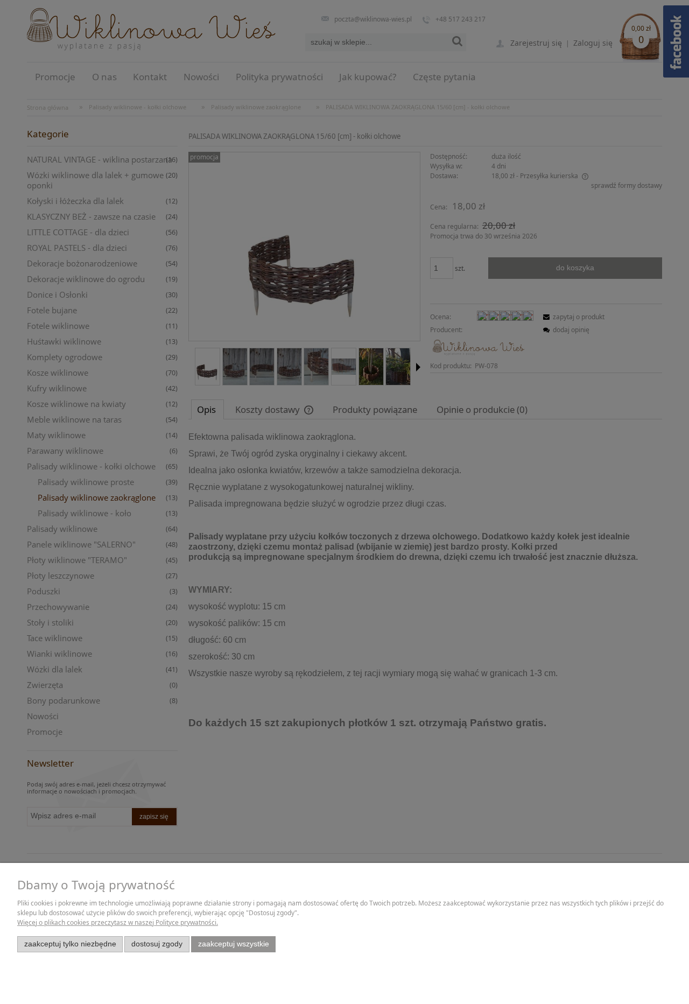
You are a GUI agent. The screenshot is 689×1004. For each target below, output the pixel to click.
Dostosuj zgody (156, 944)
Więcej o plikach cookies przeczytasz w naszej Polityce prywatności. (117, 922)
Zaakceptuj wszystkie (233, 944)
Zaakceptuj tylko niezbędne (70, 944)
